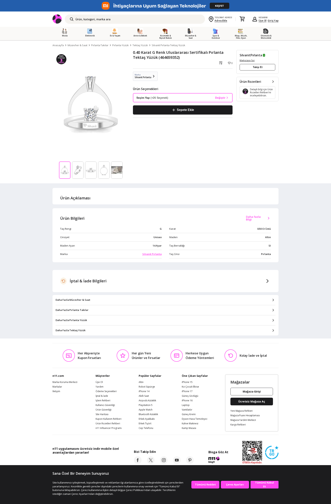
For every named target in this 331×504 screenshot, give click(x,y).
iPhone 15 (187, 382)
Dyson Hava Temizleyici (194, 418)
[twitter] (151, 463)
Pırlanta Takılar (99, 45)
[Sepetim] (242, 19)
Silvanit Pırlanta (152, 254)
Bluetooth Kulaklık (148, 414)
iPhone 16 (187, 400)
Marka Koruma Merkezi (64, 382)
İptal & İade (102, 395)
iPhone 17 (187, 391)
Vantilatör (187, 409)
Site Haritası (102, 414)
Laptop (186, 405)
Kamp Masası (189, 428)
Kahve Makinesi (190, 423)
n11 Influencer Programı (109, 428)
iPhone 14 (144, 391)
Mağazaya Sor (247, 60)
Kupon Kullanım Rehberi (108, 418)
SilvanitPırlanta (251, 55)
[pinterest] (190, 463)
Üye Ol (263, 20)
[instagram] (164, 463)
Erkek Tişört (145, 423)
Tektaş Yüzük (140, 45)
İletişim (56, 391)
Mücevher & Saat (77, 45)
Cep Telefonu (146, 428)
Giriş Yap (273, 20)
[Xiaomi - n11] (165, 5)
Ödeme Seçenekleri (106, 391)
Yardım (99, 386)
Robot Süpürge (147, 386)
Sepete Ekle (185, 109)
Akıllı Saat (144, 395)
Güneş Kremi (189, 414)
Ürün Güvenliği (103, 409)
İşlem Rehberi (103, 400)
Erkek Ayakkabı (147, 418)
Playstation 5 (145, 405)
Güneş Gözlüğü (190, 395)
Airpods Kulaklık (147, 400)
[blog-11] (218, 460)
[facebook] (138, 463)
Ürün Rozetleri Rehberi (108, 423)
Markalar (57, 386)
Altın (141, 382)
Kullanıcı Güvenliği (105, 405)
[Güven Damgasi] (272, 453)
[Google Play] (88, 461)
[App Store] (64, 461)
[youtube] (177, 463)
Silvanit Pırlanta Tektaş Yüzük (168, 45)
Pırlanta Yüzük (120, 45)
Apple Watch (145, 409)
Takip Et (257, 67)
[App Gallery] (110, 461)
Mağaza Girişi (252, 391)
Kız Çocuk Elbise (190, 386)
